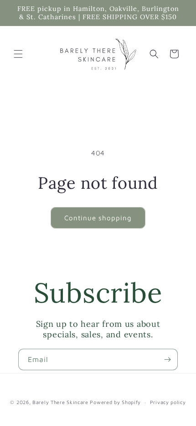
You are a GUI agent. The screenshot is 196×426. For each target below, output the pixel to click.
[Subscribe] (167, 359)
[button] (18, 54)
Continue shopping (98, 218)
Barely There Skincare (60, 402)
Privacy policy (168, 402)
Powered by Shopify (115, 402)
